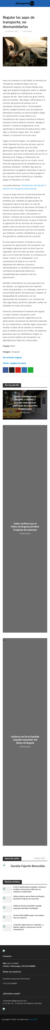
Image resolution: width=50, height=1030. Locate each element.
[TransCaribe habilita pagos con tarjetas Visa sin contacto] (7, 918)
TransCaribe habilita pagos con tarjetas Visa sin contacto (28, 917)
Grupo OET (33, 1019)
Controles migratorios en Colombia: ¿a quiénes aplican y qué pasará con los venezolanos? (28, 927)
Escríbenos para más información (17, 978)
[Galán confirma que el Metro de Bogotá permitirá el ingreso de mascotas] (7, 899)
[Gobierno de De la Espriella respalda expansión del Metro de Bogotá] (7, 909)
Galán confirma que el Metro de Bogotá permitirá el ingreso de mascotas (25, 526)
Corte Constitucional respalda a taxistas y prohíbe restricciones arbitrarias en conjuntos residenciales (25, 402)
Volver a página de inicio (14, 363)
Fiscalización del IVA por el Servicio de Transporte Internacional (24, 187)
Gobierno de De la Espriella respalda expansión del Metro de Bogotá (25, 740)
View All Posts (39, 858)
